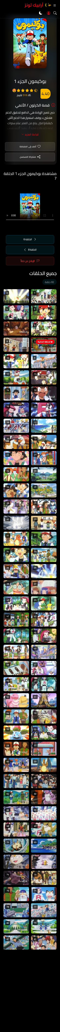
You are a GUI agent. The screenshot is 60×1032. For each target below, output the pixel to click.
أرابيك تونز (34, 5)
